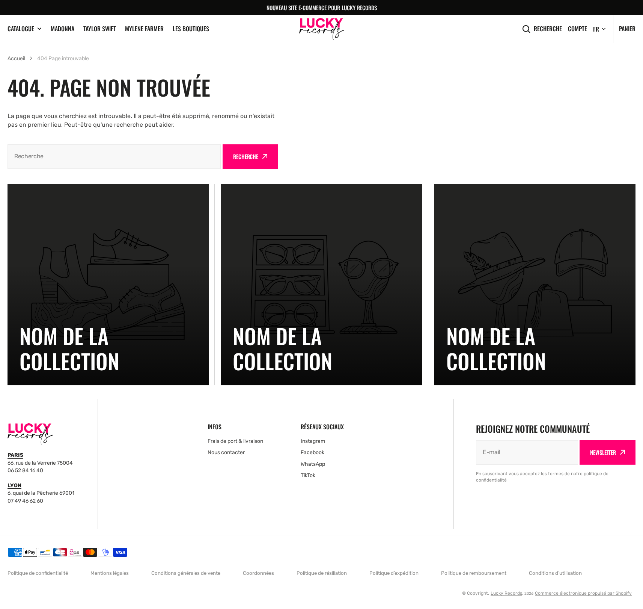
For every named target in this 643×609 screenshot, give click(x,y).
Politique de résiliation (322, 573)
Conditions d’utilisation (555, 573)
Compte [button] (577, 28)
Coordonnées (258, 573)
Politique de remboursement (473, 573)
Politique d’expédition (394, 573)
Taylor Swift (99, 28)
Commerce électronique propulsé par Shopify (583, 593)
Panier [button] (627, 28)
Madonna (62, 28)
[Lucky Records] (321, 28)
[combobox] (114, 156)
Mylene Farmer (144, 28)
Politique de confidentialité (38, 573)
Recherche (548, 28)
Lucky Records (506, 593)
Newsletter (603, 452)
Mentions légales (109, 573)
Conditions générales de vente (185, 573)
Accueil (16, 58)
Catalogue (21, 28)
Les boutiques (191, 28)
